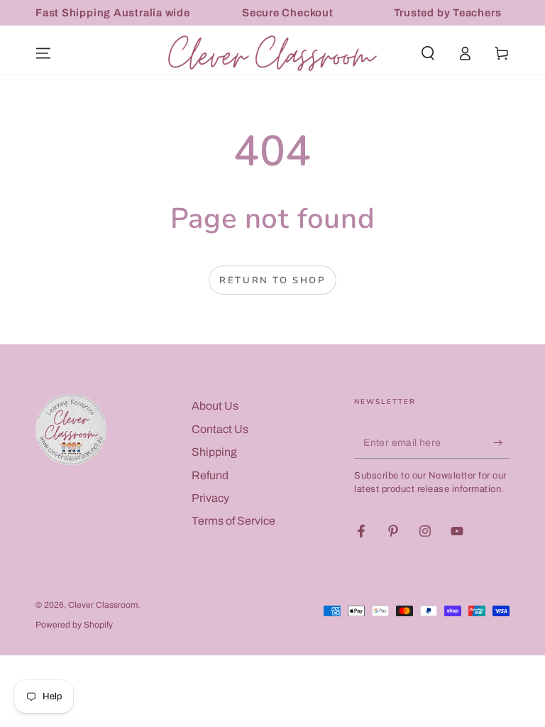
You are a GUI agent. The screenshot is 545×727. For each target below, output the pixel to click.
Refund (210, 475)
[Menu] (43, 53)
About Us (215, 406)
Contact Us (220, 429)
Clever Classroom (103, 605)
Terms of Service (233, 521)
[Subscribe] (501, 442)
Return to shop (272, 280)
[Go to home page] (272, 53)
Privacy (210, 498)
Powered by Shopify (74, 625)
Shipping (214, 452)
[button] (427, 53)
